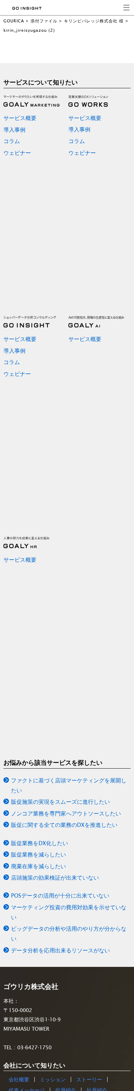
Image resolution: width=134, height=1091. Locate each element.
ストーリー (89, 1079)
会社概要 (19, 1079)
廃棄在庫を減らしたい (38, 866)
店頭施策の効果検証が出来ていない (55, 877)
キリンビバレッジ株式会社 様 (94, 20)
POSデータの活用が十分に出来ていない (60, 895)
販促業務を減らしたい (38, 854)
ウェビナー (17, 153)
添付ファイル (44, 20)
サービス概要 (19, 118)
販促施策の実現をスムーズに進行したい (60, 802)
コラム (11, 141)
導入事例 (14, 130)
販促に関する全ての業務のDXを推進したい (64, 825)
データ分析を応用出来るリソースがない (60, 950)
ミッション (53, 1079)
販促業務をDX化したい (39, 843)
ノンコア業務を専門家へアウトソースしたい (66, 813)
